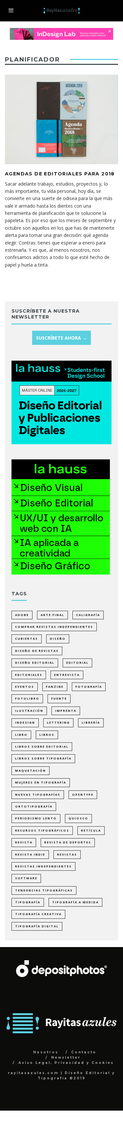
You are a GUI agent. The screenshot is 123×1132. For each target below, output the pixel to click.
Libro (21, 735)
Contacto (83, 1052)
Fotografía (88, 686)
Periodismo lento (36, 818)
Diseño (58, 638)
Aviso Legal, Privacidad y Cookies (66, 1063)
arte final (52, 615)
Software (26, 878)
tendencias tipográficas (44, 890)
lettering (58, 722)
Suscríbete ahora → (61, 338)
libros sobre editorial (42, 746)
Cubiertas (26, 638)
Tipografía (27, 902)
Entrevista (67, 675)
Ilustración (29, 710)
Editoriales (28, 675)
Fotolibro (27, 698)
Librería (91, 722)
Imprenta (65, 710)
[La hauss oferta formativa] (60, 573)
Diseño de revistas (37, 651)
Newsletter (66, 1057)
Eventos (24, 686)
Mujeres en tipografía (40, 782)
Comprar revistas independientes (54, 627)
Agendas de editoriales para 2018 (60, 174)
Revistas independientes (43, 866)
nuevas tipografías (37, 794)
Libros (46, 735)
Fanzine (55, 686)
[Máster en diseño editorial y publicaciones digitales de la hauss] (61, 442)
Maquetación (30, 770)
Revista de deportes (67, 842)
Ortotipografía (33, 806)
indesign (25, 722)
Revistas (67, 854)
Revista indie (30, 854)
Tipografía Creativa (38, 914)
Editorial (77, 662)
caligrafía (88, 615)
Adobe (22, 615)
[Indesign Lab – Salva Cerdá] (61, 31)
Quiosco (78, 818)
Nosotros (45, 1052)
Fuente (59, 698)
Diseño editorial (34, 662)
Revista (23, 842)
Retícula (91, 830)
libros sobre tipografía (43, 758)
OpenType (82, 794)
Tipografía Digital (37, 926)
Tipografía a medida (75, 902)
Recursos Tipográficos (42, 830)
